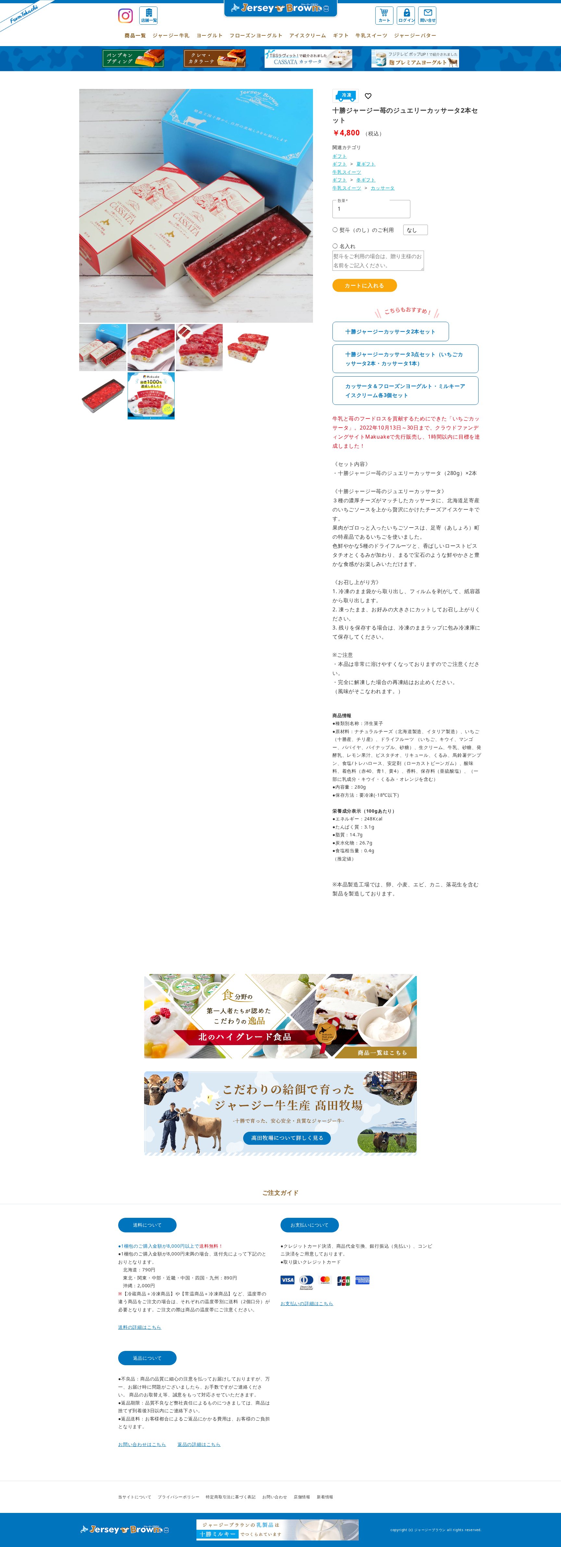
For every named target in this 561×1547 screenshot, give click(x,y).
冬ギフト (366, 180)
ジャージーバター (415, 35)
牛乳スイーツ (371, 35)
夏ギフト (366, 164)
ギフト (341, 35)
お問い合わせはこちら (142, 1444)
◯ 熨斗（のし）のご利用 (363, 229)
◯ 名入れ (344, 246)
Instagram (437, 1497)
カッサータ (383, 188)
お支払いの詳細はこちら (306, 1303)
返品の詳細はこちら (199, 1444)
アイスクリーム (308, 35)
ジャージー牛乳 (171, 35)
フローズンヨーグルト (256, 35)
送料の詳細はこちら (139, 1327)
